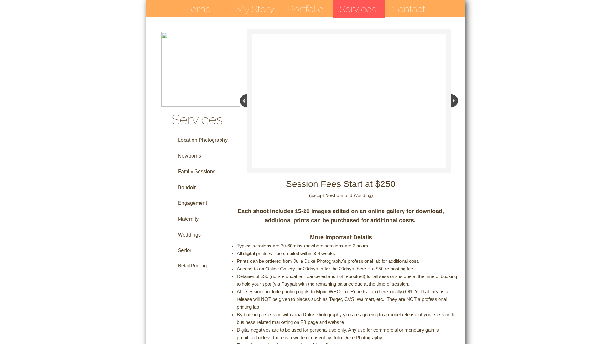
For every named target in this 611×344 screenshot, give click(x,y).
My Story (255, 9)
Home (197, 9)
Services (358, 9)
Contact (408, 9)
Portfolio (306, 9)
